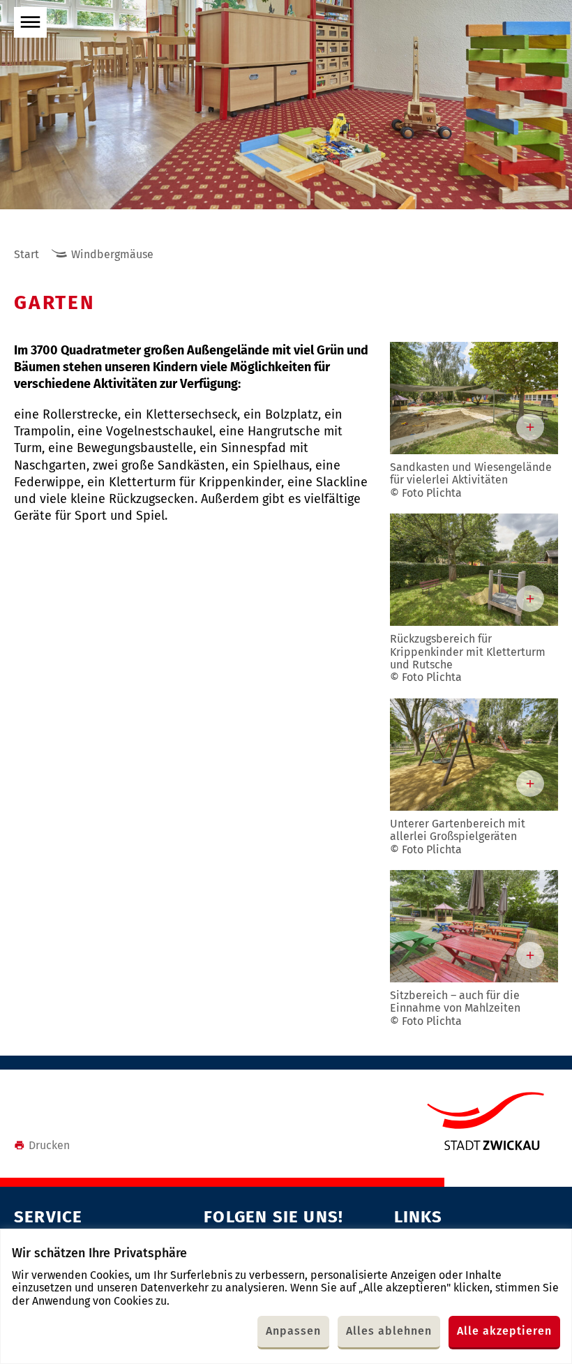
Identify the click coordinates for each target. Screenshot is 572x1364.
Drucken (49, 1145)
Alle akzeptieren (504, 1330)
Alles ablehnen (389, 1330)
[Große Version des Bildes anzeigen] (474, 398)
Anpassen (293, 1330)
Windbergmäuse (112, 254)
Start (26, 254)
